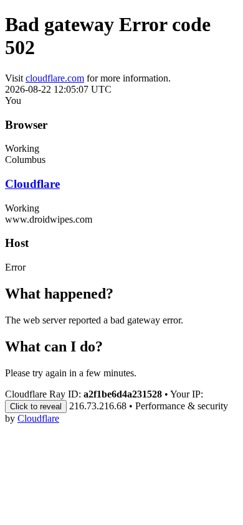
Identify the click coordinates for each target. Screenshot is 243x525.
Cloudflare (32, 183)
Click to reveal (36, 406)
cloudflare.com (55, 78)
